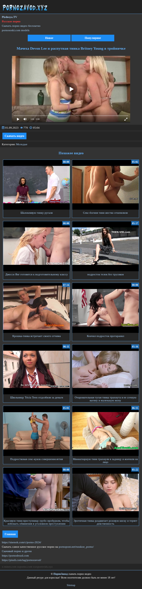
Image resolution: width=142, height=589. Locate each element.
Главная (10, 534)
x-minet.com (9, 566)
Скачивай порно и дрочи (17, 551)
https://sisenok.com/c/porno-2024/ (21, 542)
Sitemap (71, 585)
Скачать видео (14, 135)
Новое (49, 37)
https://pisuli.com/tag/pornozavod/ (21, 560)
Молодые (21, 144)
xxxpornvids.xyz (43, 566)
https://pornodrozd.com (15, 555)
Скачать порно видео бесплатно (21, 25)
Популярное (93, 37)
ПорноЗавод (60, 574)
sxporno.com (24, 566)
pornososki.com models (15, 30)
